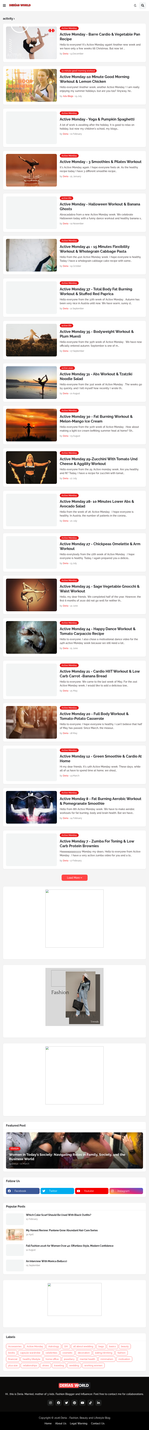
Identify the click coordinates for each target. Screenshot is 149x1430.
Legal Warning (78, 1423)
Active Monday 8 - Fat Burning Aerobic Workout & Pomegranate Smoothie (100, 801)
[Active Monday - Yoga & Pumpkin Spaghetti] (31, 127)
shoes (45, 1365)
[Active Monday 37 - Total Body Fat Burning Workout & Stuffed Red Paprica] (31, 297)
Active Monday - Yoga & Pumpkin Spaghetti (97, 119)
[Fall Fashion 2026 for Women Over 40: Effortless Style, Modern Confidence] (15, 1250)
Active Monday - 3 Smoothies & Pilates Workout (101, 162)
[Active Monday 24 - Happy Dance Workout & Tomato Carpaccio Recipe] (31, 637)
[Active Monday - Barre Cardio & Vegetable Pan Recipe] (31, 42)
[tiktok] (90, 1403)
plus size (13, 1365)
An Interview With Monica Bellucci (46, 1261)
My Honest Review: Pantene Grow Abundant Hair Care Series (62, 1230)
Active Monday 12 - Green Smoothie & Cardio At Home (101, 758)
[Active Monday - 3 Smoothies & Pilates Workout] (31, 170)
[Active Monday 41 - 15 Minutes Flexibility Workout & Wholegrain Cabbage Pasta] (31, 255)
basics (112, 1346)
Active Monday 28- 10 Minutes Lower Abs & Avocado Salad (97, 503)
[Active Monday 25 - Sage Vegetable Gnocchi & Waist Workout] (31, 595)
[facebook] (58, 1403)
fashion (122, 1352)
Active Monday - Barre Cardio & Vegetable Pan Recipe (100, 36)
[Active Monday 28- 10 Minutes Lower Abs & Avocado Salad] (31, 510)
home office (52, 1359)
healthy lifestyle (31, 1359)
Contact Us (97, 1423)
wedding (74, 1365)
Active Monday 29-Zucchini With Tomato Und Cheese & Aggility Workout (99, 461)
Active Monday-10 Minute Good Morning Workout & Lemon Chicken (94, 79)
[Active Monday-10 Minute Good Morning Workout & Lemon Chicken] (31, 85)
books (11, 1352)
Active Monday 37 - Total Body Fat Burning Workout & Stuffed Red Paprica (96, 291)
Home (48, 1423)
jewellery (69, 1359)
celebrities (51, 1352)
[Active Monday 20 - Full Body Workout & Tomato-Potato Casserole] (31, 722)
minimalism (106, 1359)
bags (101, 1346)
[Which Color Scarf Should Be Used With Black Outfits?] (15, 1219)
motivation (124, 1359)
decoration (84, 1352)
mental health (87, 1359)
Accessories (14, 1346)
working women (93, 1365)
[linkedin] (98, 1403)
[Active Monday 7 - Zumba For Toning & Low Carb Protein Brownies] (31, 849)
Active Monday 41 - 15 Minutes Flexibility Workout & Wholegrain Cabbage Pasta (94, 249)
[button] (4, 6)
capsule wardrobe (30, 1352)
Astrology (53, 1346)
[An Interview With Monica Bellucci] (15, 1265)
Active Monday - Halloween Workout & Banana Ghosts (100, 206)
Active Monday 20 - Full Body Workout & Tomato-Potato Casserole (94, 716)
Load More (73, 877)
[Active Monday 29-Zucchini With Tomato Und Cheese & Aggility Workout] (31, 467)
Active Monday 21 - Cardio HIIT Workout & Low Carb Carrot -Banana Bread (100, 673)
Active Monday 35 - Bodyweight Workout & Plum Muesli (97, 333)
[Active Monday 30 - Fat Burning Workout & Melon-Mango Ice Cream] (31, 425)
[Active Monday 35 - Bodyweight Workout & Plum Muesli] (31, 340)
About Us (60, 1423)
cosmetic (68, 1352)
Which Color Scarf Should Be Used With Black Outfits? (58, 1214)
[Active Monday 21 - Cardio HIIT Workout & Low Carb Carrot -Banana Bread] (31, 680)
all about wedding (83, 1346)
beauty (125, 1346)
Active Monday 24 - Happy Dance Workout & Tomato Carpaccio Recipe (98, 631)
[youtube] (82, 1403)
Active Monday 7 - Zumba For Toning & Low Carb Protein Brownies (97, 843)
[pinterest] (74, 1403)
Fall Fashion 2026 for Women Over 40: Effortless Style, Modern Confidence (69, 1245)
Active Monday (35, 1346)
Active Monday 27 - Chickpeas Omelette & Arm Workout (100, 546)
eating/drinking (103, 1352)
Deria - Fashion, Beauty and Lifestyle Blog (85, 1417)
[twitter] (66, 1403)
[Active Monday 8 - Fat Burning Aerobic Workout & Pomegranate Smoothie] (31, 807)
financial (12, 1359)
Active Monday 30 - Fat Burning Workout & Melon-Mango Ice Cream (96, 418)
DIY (66, 1346)
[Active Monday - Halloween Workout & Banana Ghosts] (31, 212)
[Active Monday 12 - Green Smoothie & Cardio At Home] (31, 764)
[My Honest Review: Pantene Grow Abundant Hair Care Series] (15, 1235)
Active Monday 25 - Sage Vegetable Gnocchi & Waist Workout (100, 588)
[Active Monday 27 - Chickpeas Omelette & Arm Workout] (31, 552)
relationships (30, 1365)
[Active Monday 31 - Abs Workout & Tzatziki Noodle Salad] (31, 382)
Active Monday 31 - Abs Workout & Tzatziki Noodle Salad (96, 376)
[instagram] (50, 1403)
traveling (59, 1365)
